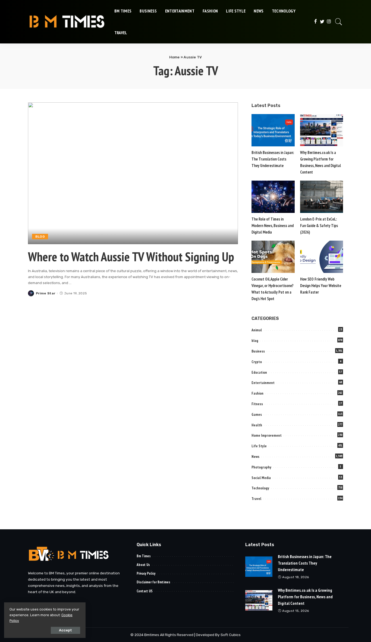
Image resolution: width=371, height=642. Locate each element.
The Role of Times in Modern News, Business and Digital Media (272, 225)
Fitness (257, 403)
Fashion (257, 393)
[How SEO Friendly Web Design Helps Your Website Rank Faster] (321, 257)
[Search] (338, 21)
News (255, 456)
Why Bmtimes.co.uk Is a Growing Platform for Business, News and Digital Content (305, 596)
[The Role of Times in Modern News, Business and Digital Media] (272, 197)
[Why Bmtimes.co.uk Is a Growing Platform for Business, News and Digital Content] (321, 130)
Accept (65, 630)
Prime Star (45, 293)
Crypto (256, 361)
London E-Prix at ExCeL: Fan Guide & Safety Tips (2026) (319, 225)
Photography (261, 467)
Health (256, 425)
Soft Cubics (231, 634)
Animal (256, 330)
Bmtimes (152, 634)
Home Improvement (266, 435)
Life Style (259, 445)
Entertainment (263, 382)
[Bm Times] (67, 21)
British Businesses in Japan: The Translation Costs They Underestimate (272, 159)
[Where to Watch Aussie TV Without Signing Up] (133, 173)
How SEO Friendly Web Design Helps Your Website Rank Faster (320, 285)
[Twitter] (322, 21)
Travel (256, 498)
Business (258, 351)
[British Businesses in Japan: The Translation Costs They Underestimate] (272, 130)
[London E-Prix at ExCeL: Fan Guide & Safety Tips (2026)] (321, 197)
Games (256, 414)
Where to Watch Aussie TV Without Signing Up (131, 256)
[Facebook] (315, 21)
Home (174, 57)
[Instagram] (329, 21)
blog (40, 236)
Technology (260, 488)
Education (259, 372)
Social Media (261, 477)
